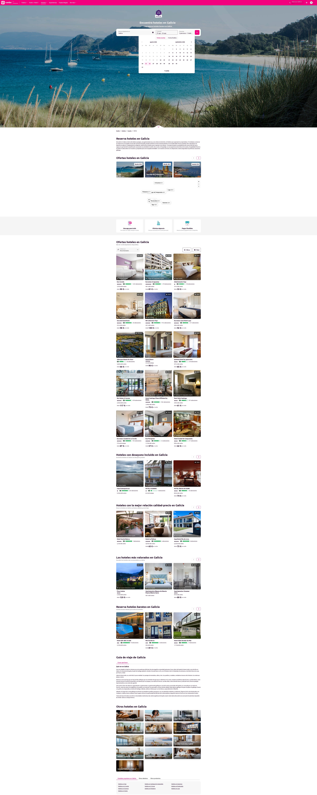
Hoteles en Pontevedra (177, 786)
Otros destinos (143, 778)
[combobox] (136, 32)
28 (157, 63)
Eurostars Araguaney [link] (152, 282)
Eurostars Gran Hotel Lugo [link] (182, 320)
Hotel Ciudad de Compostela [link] (183, 438)
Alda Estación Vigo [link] (180, 282)
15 (160, 56)
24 (142, 63)
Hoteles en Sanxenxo (176, 784)
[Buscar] (197, 32)
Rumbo (118, 131)
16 (164, 56)
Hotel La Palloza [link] (151, 539)
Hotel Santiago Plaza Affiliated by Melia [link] (156, 399)
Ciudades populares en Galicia (127, 778)
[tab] (122, 662)
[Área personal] (312, 2)
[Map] (158, 195)
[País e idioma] (306, 2)
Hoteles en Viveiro (123, 791)
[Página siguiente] (198, 157)
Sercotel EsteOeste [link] (123, 320)
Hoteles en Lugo (175, 788)
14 (157, 56)
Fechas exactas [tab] (161, 38)
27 (153, 63)
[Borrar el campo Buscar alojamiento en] (153, 32)
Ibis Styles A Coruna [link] (123, 398)
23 (164, 60)
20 (153, 60)
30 (164, 63)
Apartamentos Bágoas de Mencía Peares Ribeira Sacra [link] (156, 592)
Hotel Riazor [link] (150, 359)
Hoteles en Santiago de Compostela (154, 784)
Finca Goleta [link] (121, 591)
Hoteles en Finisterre (150, 788)
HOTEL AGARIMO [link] (151, 488)
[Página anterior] (194, 157)
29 (160, 63)
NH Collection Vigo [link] (152, 320)
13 (153, 56)
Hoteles (124, 131)
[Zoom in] (199, 181)
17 (142, 60)
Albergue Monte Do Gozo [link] (125, 359)
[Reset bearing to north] (199, 186)
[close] (118, 237)
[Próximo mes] (191, 42)
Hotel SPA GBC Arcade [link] (124, 640)
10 (142, 56)
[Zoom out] (199, 184)
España (130, 131)
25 (146, 63)
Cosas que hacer (123, 662)
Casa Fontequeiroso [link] (123, 488)
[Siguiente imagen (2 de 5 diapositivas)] (141, 267)
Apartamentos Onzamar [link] (181, 591)
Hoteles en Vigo (122, 784)
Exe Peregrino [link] (150, 438)
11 (146, 56)
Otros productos (155, 778)
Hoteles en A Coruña (123, 786)
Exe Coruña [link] (120, 282)
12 (149, 56)
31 (142, 67)
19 (149, 60)
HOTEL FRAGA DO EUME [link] (182, 488)
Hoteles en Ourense (123, 788)
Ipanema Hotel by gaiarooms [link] (183, 359)
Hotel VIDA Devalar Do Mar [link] (182, 640)
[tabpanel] (158, 681)
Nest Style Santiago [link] (180, 398)
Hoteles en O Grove (150, 786)
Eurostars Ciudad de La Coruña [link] (127, 438)
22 (160, 60)
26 (149, 63)
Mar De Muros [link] (150, 640)
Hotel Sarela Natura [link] (123, 539)
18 (146, 60)
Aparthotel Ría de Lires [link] (181, 539)
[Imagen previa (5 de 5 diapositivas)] (118, 267)
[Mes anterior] (142, 42)
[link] (130, 169)
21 (157, 60)
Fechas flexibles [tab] (172, 38)
